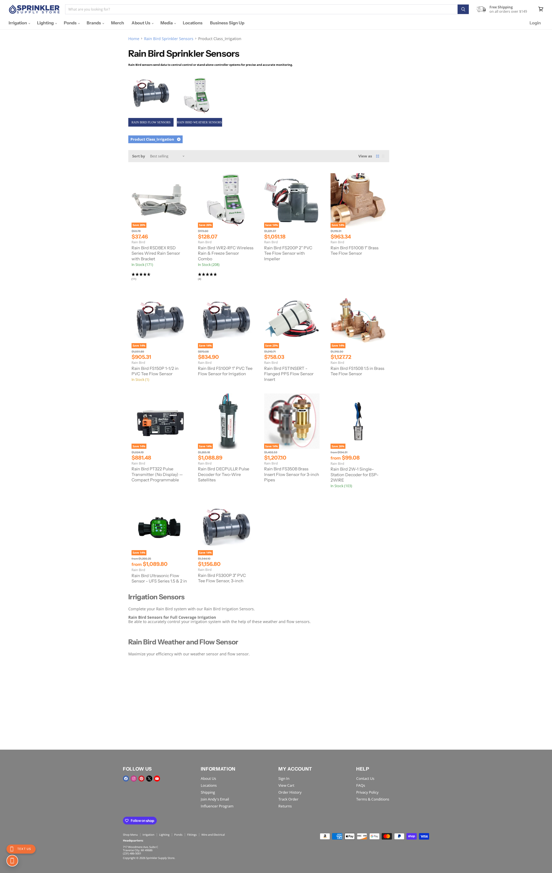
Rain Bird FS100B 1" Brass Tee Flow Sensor (354, 250)
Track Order (288, 799)
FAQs (360, 785)
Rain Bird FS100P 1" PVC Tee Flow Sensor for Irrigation (225, 371)
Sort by (138, 156)
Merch (117, 22)
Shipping (208, 792)
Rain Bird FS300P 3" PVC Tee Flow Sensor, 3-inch (222, 578)
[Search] (463, 9)
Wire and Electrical (213, 835)
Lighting (46, 22)
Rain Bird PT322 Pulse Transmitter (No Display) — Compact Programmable (157, 474)
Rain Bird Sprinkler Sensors (168, 38)
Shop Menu (130, 835)
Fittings (192, 835)
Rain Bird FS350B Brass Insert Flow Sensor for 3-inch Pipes (291, 474)
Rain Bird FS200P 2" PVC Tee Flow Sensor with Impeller (288, 253)
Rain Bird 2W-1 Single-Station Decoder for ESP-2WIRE (355, 474)
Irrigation (18, 22)
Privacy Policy (367, 792)
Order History (290, 792)
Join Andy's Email (215, 799)
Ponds (70, 22)
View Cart (286, 785)
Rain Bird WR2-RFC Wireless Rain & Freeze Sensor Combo (225, 253)
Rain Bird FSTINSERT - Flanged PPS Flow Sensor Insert (289, 374)
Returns (285, 806)
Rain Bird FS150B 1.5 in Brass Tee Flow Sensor (357, 371)
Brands (94, 22)
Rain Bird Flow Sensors (151, 122)
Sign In (283, 778)
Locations (192, 22)
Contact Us (365, 778)
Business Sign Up (227, 22)
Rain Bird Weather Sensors (199, 122)
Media (167, 22)
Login (535, 22)
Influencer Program (217, 806)
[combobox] (261, 9)
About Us (141, 22)
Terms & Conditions (372, 799)
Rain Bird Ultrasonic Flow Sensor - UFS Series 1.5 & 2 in (159, 578)
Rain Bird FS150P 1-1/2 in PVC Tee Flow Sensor (155, 371)
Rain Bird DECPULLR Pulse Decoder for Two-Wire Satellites (223, 474)
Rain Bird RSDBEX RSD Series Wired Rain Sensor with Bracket (156, 253)
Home (133, 38)
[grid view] (377, 156)
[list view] (383, 156)
